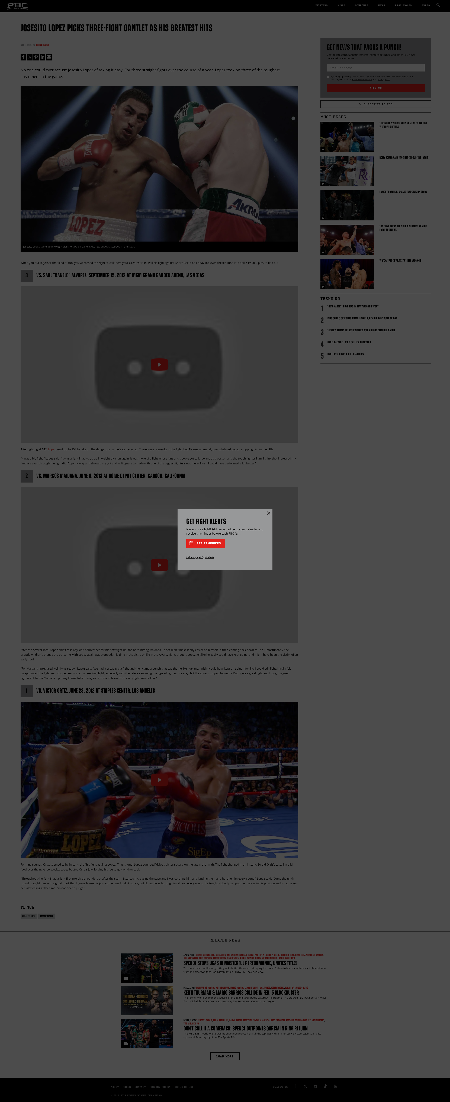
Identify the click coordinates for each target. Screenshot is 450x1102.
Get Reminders (208, 543)
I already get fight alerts (200, 557)
